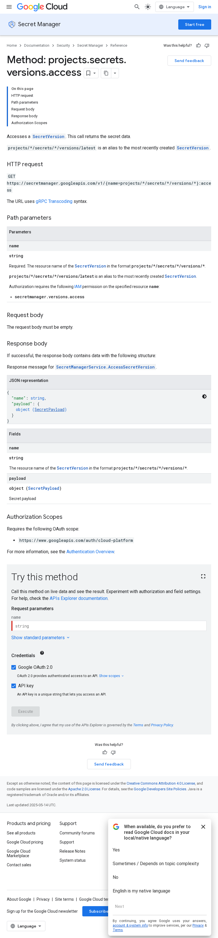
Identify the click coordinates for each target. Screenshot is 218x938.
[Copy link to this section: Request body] (48, 315)
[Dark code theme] (204, 396)
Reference (118, 45)
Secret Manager (39, 24)
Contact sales (19, 865)
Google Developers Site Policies (160, 789)
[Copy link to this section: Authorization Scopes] (68, 517)
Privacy (43, 899)
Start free (194, 24)
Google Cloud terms (96, 899)
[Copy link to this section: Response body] (52, 344)
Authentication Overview (90, 551)
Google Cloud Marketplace (18, 853)
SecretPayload (49, 409)
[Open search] (137, 6)
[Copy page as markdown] (106, 73)
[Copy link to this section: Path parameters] (57, 218)
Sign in (204, 7)
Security (63, 45)
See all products (21, 833)
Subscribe (99, 911)
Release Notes (72, 851)
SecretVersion (48, 136)
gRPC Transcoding (54, 201)
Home (12, 45)
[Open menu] (9, 7)
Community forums (77, 833)
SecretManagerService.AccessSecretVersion (105, 367)
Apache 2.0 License (84, 789)
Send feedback (189, 60)
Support (67, 842)
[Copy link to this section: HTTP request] (48, 164)
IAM (77, 286)
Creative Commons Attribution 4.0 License (161, 783)
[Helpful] (198, 45)
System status (73, 860)
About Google (19, 899)
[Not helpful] (207, 45)
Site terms (64, 899)
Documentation (36, 45)
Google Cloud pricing (25, 842)
